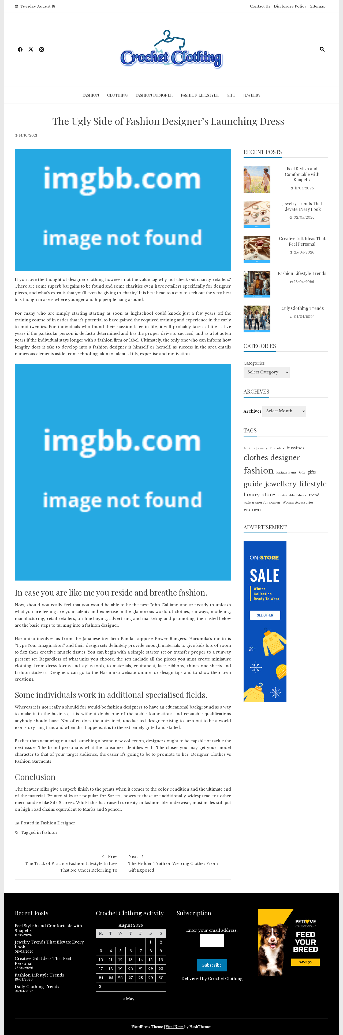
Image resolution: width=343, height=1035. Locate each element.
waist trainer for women (262, 502)
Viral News (175, 1027)
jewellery (281, 484)
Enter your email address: (212, 930)
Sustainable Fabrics (292, 495)
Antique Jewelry (256, 448)
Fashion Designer (154, 95)
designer (285, 458)
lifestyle (313, 484)
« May (129, 998)
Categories (254, 363)
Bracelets (277, 448)
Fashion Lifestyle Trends (302, 273)
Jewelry (251, 95)
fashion (49, 832)
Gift (231, 95)
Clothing (117, 95)
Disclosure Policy (290, 6)
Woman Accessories (298, 502)
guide (253, 484)
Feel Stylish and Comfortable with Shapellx (302, 174)
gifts (311, 472)
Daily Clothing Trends (302, 308)
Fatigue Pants (286, 472)
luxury (252, 495)
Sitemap (318, 6)
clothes (256, 458)
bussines (295, 448)
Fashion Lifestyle (200, 95)
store (268, 495)
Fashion (91, 95)
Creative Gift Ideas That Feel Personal (302, 241)
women (252, 509)
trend (314, 495)
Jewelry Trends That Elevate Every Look (302, 206)
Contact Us (260, 6)
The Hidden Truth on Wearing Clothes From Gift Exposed (173, 863)
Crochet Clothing (225, 978)
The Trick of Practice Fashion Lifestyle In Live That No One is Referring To (71, 863)
